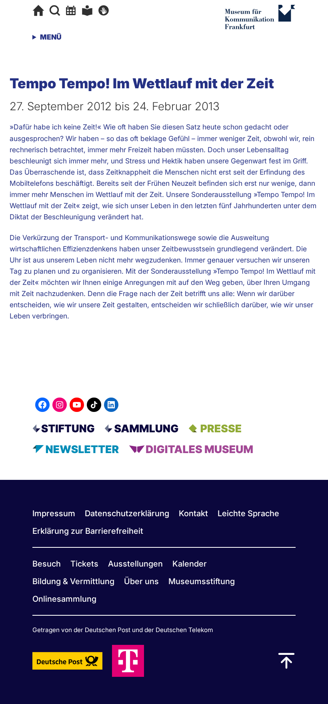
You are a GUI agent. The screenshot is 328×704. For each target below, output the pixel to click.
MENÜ (51, 37)
